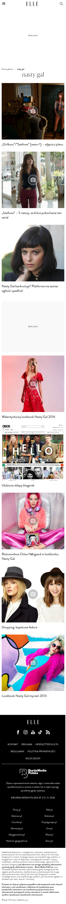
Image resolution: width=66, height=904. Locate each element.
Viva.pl (49, 828)
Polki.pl (49, 809)
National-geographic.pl (16, 840)
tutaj (26, 900)
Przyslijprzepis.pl (49, 822)
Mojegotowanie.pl (17, 834)
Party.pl (16, 809)
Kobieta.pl (49, 816)
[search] (61, 3)
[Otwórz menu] (4, 4)
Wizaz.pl (49, 834)
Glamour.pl (17, 816)
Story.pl (49, 840)
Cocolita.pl (17, 822)
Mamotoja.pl (17, 828)
